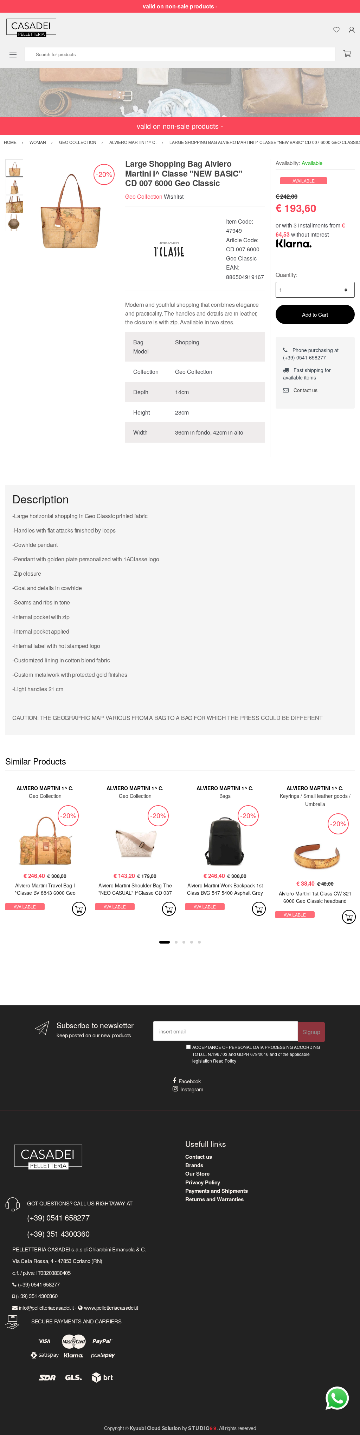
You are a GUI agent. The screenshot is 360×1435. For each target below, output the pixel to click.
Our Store (197, 1173)
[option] (69, 204)
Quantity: (286, 275)
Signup (311, 1032)
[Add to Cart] (79, 909)
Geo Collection (143, 196)
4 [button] (191, 942)
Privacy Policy (202, 1182)
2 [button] (176, 942)
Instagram (192, 1089)
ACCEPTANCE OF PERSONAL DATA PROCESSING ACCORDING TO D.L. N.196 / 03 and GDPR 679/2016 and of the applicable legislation (256, 1054)
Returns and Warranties (214, 1199)
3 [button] (183, 942)
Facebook (190, 1081)
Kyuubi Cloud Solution (155, 1427)
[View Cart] (350, 54)
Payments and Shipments (216, 1191)
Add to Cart (315, 314)
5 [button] (199, 942)
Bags (225, 795)
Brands (194, 1165)
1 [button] (164, 942)
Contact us (304, 390)
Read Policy (224, 1061)
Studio (202, 1427)
